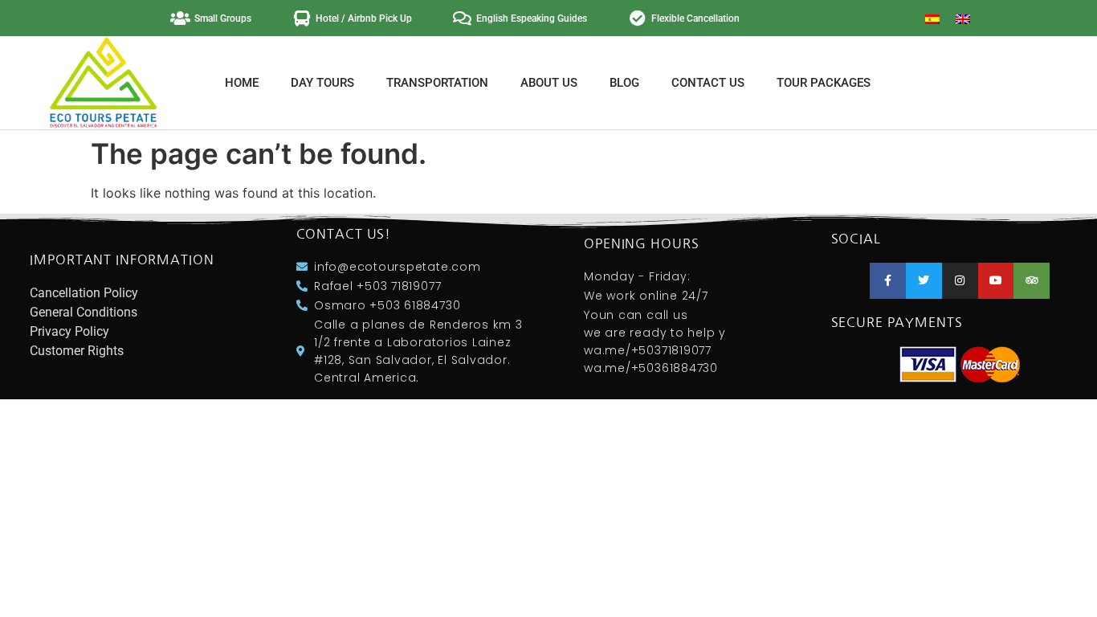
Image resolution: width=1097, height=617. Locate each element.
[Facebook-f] (888, 281)
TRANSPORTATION (437, 83)
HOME (242, 83)
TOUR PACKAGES (824, 83)
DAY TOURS (322, 83)
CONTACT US (707, 83)
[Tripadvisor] (1031, 281)
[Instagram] (960, 281)
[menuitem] (932, 18)
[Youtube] (996, 281)
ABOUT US (548, 83)
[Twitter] (924, 281)
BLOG (624, 83)
